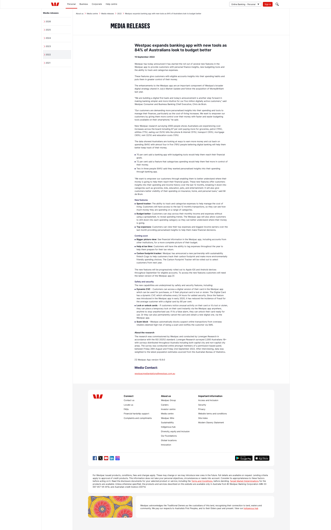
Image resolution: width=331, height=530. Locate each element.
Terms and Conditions (201, 481)
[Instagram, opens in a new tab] (117, 458)
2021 (48, 63)
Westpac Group (168, 400)
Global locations (169, 440)
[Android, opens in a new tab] (244, 458)
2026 (48, 21)
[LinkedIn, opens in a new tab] (112, 458)
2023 (48, 46)
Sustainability (167, 422)
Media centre (92, 13)
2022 (48, 54)
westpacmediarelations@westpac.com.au (155, 373)
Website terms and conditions (212, 413)
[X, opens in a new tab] (100, 458)
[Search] (277, 4)
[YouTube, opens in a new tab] (106, 458)
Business (84, 4)
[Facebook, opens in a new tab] (95, 458)
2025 (48, 29)
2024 (48, 38)
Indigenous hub (168, 427)
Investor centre (168, 409)
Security (202, 404)
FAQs (126, 409)
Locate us (128, 404)
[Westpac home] (55, 4)
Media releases (51, 13)
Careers (164, 404)
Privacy (201, 409)
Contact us (129, 400)
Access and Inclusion (208, 400)
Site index (203, 418)
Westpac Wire (167, 418)
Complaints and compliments (138, 418)
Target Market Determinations (244, 481)
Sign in (268, 4)
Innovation (166, 444)
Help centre (111, 4)
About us (79, 13)
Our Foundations (169, 435)
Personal (71, 4)
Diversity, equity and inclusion (175, 431)
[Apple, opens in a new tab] (262, 458)
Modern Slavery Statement (211, 422)
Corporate (97, 4)
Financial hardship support (136, 413)
